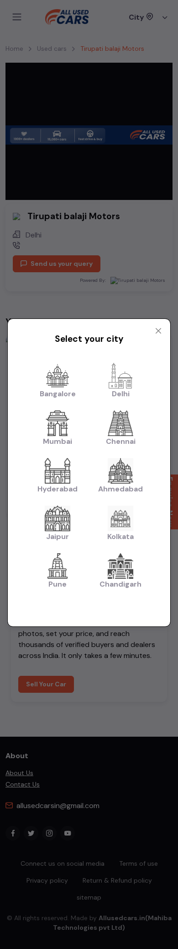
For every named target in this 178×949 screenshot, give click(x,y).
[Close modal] (158, 330)
